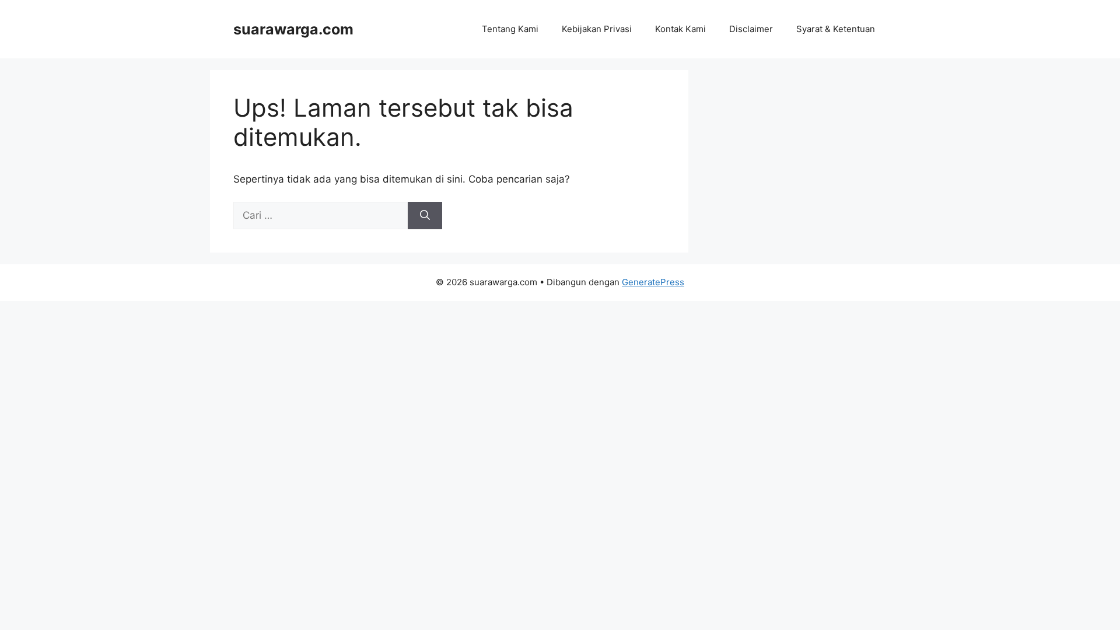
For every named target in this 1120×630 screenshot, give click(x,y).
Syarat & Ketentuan (835, 28)
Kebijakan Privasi (597, 28)
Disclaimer (751, 28)
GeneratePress (653, 282)
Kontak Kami (680, 28)
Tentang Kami (510, 28)
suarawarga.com (293, 29)
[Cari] (425, 216)
